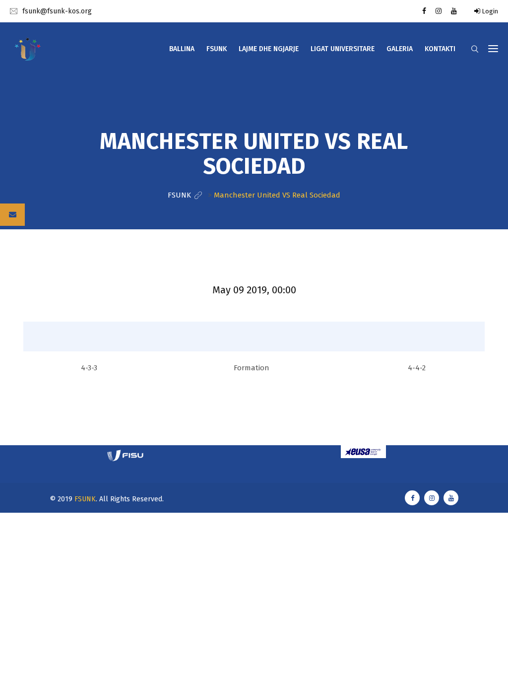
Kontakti (440, 49)
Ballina (181, 49)
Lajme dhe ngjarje (269, 49)
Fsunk (216, 49)
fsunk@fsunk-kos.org (57, 11)
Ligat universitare (343, 49)
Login (489, 11)
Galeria (399, 49)
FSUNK (85, 499)
